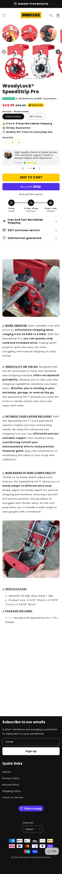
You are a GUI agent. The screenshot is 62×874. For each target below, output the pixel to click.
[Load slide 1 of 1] (19, 78)
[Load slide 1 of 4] (28, 78)
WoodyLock (25, 857)
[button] (3, 15)
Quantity (7, 137)
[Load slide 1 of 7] (36, 78)
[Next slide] (39, 168)
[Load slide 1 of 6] (33, 78)
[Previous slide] (22, 168)
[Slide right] (58, 51)
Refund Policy (10, 784)
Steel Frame (13, 116)
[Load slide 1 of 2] (22, 78)
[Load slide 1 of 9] (42, 78)
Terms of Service (13, 797)
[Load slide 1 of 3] (25, 78)
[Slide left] (4, 51)
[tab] (28, 168)
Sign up (31, 751)
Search (6, 771)
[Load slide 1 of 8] (39, 78)
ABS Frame (35, 116)
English (29, 829)
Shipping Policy (11, 791)
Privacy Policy (10, 778)
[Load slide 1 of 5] (31, 78)
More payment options (31, 194)
